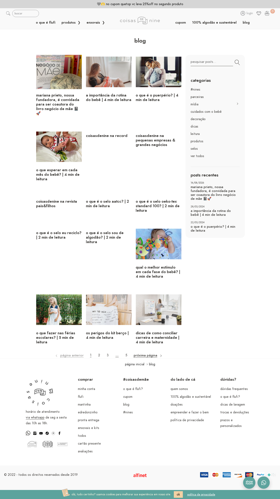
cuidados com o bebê (206, 111)
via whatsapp (35, 417)
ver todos (197, 156)
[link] (267, 13)
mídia (194, 104)
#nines (195, 89)
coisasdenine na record (106, 136)
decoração (198, 119)
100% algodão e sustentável (214, 22)
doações (177, 404)
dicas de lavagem (232, 404)
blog (246, 22)
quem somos (179, 389)
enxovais (94, 22)
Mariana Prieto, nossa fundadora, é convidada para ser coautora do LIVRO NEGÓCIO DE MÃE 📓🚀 (57, 104)
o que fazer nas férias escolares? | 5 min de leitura (55, 337)
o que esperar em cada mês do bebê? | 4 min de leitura (58, 174)
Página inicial (134, 364)
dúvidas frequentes (234, 389)
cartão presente (89, 443)
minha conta (86, 389)
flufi (81, 396)
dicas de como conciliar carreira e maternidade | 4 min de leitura (157, 337)
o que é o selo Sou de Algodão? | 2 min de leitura (105, 237)
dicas (194, 126)
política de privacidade (187, 420)
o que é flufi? (133, 389)
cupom (180, 22)
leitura (195, 134)
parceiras (197, 97)
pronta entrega (88, 420)
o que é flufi (45, 22)
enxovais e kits (88, 428)
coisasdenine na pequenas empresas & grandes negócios (155, 140)
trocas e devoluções (234, 412)
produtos (69, 22)
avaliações (85, 451)
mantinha (84, 404)
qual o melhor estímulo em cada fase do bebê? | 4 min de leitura (158, 272)
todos (82, 435)
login (250, 13)
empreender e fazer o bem (190, 412)
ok (178, 494)
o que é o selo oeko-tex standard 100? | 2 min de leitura (158, 206)
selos (194, 148)
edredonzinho (88, 412)
